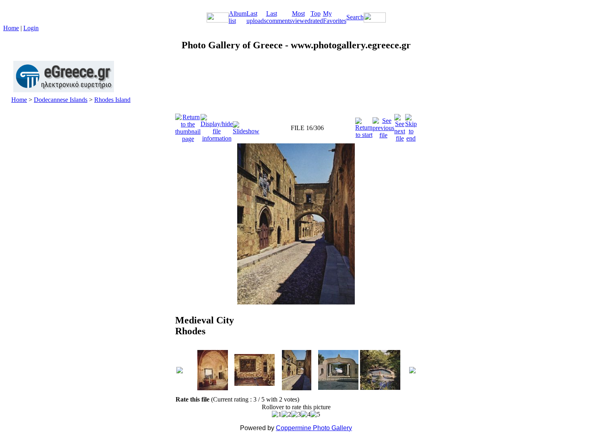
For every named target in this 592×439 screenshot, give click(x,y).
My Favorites (334, 17)
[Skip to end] (411, 125)
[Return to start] (364, 125)
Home (11, 28)
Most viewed (301, 17)
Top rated (316, 17)
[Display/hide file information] (217, 125)
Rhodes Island (112, 99)
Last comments (279, 17)
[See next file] (399, 125)
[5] (315, 414)
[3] (296, 414)
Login (31, 28)
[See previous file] (383, 125)
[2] (286, 414)
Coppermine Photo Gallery (314, 428)
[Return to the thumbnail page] (188, 125)
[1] (277, 414)
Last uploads (256, 17)
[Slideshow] (246, 125)
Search (355, 17)
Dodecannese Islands (60, 99)
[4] (305, 414)
